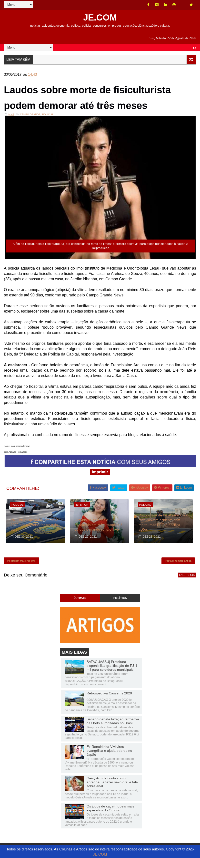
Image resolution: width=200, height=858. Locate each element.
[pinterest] (174, 5)
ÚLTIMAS (80, 597)
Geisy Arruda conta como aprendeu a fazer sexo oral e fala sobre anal (112, 782)
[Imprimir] (100, 473)
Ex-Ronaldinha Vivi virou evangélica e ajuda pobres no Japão (109, 750)
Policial (48, 114)
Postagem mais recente (21, 560)
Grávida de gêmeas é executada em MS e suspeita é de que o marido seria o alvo (98, 524)
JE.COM (100, 17)
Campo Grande (30, 114)
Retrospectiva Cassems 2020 (109, 693)
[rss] (182, 5)
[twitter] (191, 5)
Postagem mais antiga (178, 560)
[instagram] (157, 5)
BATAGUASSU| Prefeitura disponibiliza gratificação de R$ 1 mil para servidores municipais (112, 665)
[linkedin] (165, 5)
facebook (187, 575)
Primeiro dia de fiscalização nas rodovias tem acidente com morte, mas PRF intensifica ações (163, 522)
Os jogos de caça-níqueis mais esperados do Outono (110, 808)
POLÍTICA (120, 597)
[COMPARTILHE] (100, 466)
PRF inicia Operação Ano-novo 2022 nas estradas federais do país (34, 524)
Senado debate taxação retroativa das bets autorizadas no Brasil (113, 721)
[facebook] (148, 5)
